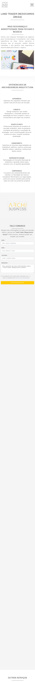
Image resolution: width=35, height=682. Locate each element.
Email (3, 247)
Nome (2, 240)
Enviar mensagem (17, 282)
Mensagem (4, 262)
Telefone (4, 255)
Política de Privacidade (22, 277)
